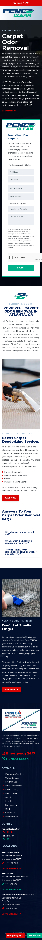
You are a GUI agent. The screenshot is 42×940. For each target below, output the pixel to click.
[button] (38, 13)
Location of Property (17, 203)
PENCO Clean (34, 935)
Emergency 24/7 (15, 935)
